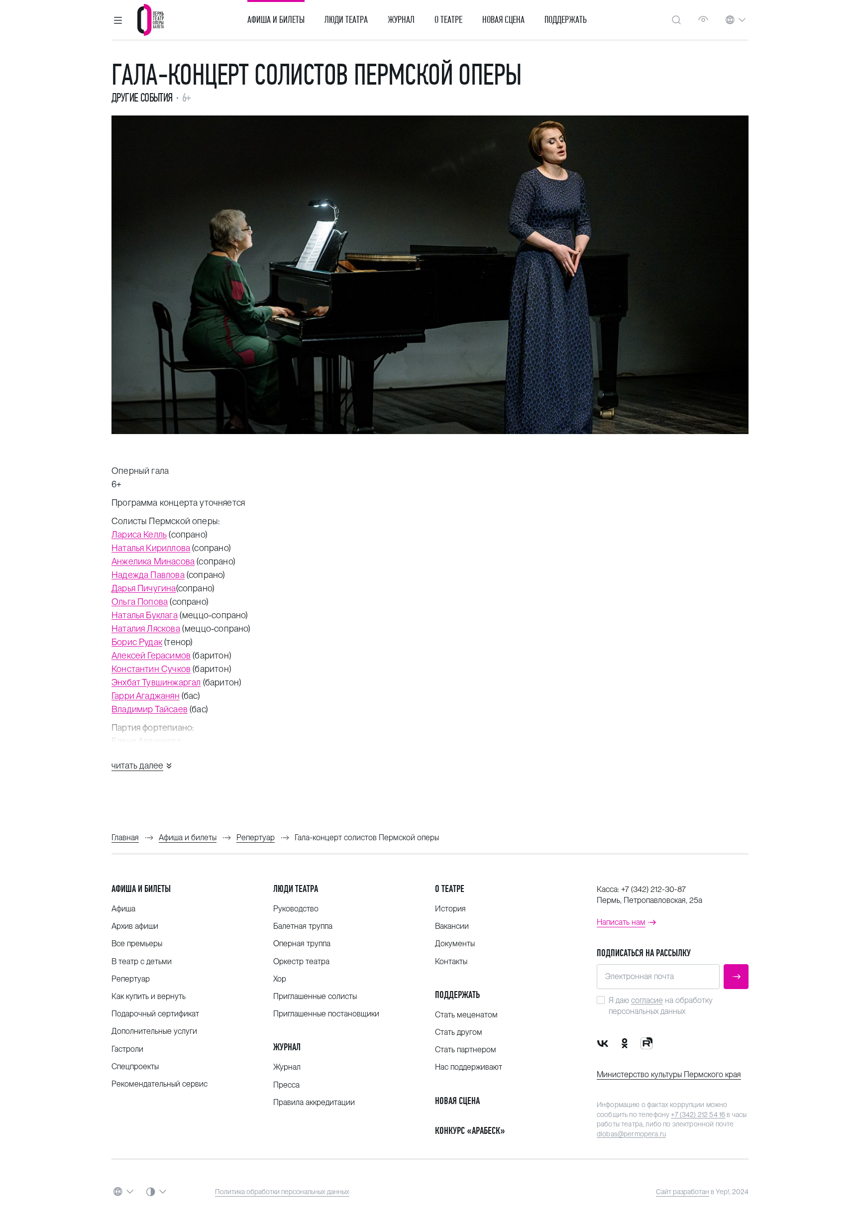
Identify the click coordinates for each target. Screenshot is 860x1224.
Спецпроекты (135, 1066)
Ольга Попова (139, 601)
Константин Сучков (151, 669)
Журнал (401, 20)
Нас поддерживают (468, 1067)
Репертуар (130, 979)
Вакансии (452, 926)
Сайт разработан (682, 1192)
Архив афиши (134, 926)
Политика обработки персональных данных (282, 1192)
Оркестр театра (301, 961)
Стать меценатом (466, 1014)
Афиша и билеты (276, 20)
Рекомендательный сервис (159, 1084)
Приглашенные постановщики (326, 1013)
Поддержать (565, 20)
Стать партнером (465, 1049)
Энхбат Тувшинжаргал (156, 682)
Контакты (451, 961)
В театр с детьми (141, 961)
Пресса (286, 1085)
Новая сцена (503, 20)
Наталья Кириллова (150, 548)
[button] (118, 19)
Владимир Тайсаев (149, 709)
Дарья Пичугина (143, 588)
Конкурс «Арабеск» (470, 1130)
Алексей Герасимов (151, 655)
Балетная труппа (302, 926)
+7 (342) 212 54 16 (698, 1114)
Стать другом (458, 1032)
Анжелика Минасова (153, 561)
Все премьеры (136, 943)
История (450, 908)
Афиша (123, 908)
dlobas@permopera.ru (631, 1134)
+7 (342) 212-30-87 (653, 889)
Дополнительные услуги (154, 1031)
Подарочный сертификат (155, 1013)
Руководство (296, 908)
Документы (455, 943)
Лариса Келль (139, 534)
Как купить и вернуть (148, 996)
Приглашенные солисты (315, 996)
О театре (448, 20)
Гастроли (127, 1049)
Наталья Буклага (144, 615)
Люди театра (346, 20)
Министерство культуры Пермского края (669, 1074)
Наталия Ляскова (145, 628)
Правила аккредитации (314, 1102)
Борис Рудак (136, 642)
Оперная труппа (301, 943)
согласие (647, 1000)
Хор (279, 979)
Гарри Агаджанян (145, 695)
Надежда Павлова (148, 574)
